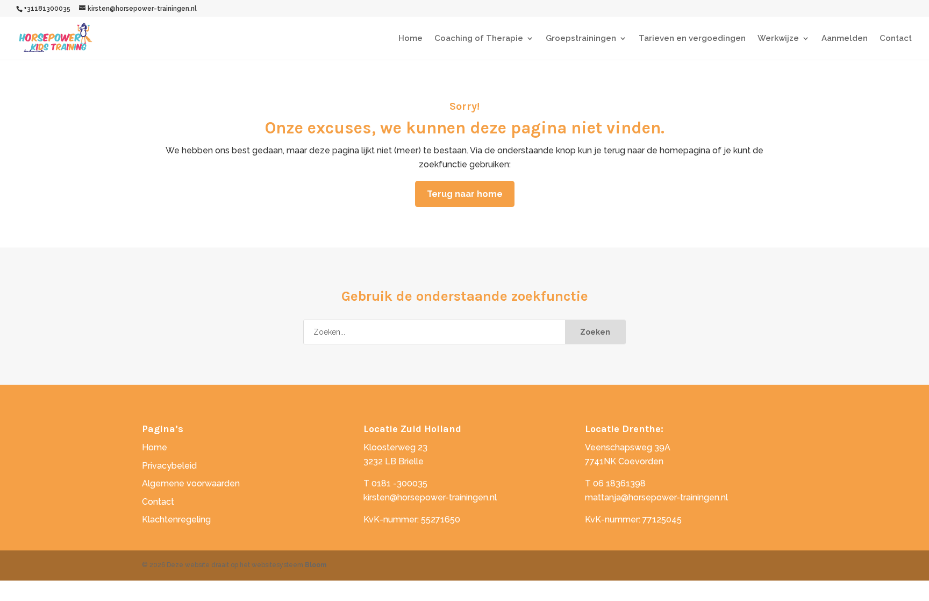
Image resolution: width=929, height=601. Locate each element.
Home (410, 38)
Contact (896, 38)
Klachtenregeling (176, 519)
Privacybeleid (169, 466)
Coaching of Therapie (478, 38)
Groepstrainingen (581, 38)
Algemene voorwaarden (191, 483)
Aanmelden (844, 38)
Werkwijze (778, 38)
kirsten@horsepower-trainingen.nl (430, 497)
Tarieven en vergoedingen (692, 38)
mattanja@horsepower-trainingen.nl (656, 497)
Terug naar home (465, 194)
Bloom (315, 565)
